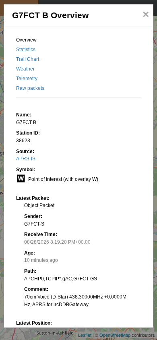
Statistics (25, 49)
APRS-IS (25, 159)
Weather (25, 69)
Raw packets (30, 88)
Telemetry (26, 78)
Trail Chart (27, 59)
